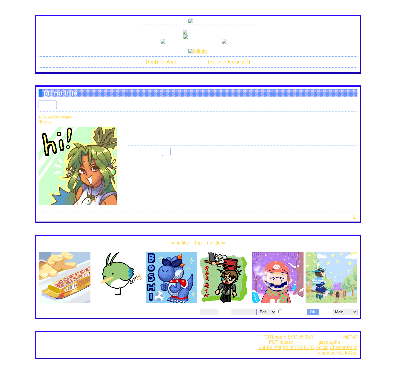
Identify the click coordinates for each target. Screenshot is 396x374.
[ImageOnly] (291, 311)
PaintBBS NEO (298, 347)
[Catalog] (166, 61)
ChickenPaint (343, 347)
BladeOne (347, 352)
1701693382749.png (55, 117)
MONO (350, 337)
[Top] (151, 61)
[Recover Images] (226, 61)
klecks (321, 347)
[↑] (355, 216)
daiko (47, 104)
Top (198, 242)
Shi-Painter (269, 347)
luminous (326, 352)
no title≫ (216, 242)
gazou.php (329, 342)
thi (166, 151)
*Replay (45, 121)
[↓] (247, 61)
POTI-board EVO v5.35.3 (288, 337)
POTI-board (281, 342)
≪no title (179, 242)
